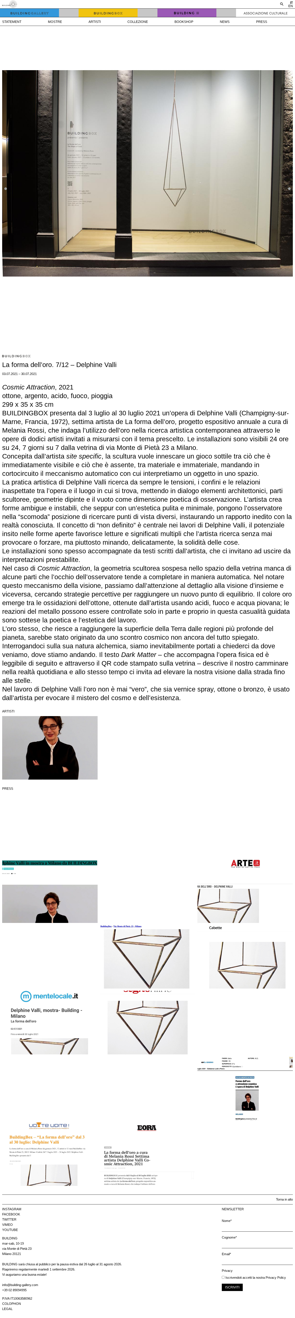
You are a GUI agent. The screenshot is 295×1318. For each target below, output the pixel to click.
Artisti (95, 22)
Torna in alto (284, 1199)
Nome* (227, 1221)
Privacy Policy (276, 1277)
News (225, 22)
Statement (11, 22)
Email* (226, 1254)
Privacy (227, 1270)
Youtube (10, 1230)
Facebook (11, 1214)
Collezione (137, 22)
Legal (7, 1309)
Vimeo (7, 1224)
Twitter (9, 1219)
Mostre (55, 22)
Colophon (11, 1303)
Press (261, 22)
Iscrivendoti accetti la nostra (245, 1277)
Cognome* (229, 1237)
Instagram (11, 1209)
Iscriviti (232, 1287)
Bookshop (183, 22)
